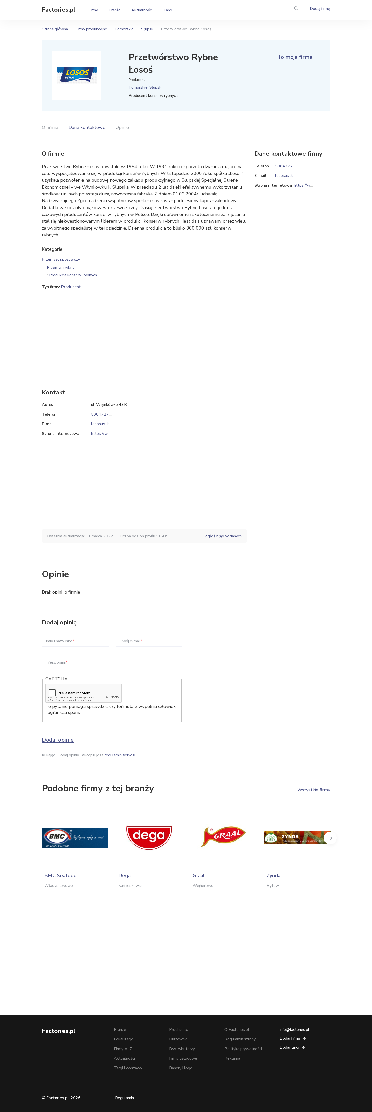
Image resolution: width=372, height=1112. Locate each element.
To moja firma (295, 57)
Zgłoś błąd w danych (223, 536)
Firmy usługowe (183, 1058)
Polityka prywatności (243, 1049)
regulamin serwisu (120, 755)
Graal (199, 875)
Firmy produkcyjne (91, 29)
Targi (167, 10)
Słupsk (147, 29)
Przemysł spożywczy (61, 259)
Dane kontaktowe (87, 127)
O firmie (50, 127)
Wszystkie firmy (313, 790)
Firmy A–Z (123, 1049)
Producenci (178, 1029)
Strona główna (55, 29)
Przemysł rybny (60, 267)
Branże (115, 10)
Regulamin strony (240, 1039)
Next (330, 838)
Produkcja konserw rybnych (73, 275)
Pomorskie (124, 29)
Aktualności (141, 10)
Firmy (93, 10)
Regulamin (124, 1098)
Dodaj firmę (320, 8)
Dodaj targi (289, 1047)
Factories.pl (58, 10)
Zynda (273, 875)
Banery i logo (180, 1068)
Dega (124, 875)
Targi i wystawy (128, 1068)
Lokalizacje (123, 1039)
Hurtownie (178, 1039)
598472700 (102, 414)
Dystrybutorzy (182, 1049)
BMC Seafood (60, 875)
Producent (71, 287)
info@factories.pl (294, 1029)
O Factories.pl (236, 1029)
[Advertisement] (144, 331)
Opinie (122, 127)
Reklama (232, 1058)
